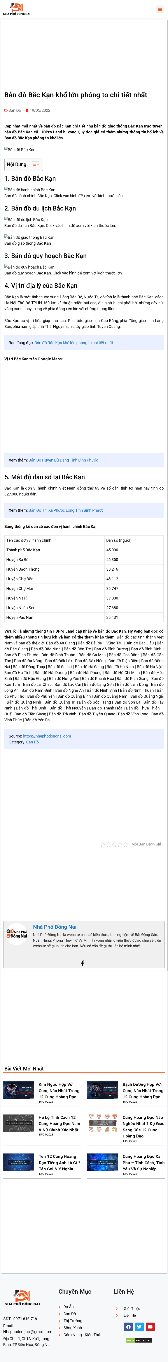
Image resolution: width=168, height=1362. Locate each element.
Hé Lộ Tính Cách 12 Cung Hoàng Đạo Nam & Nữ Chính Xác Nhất (59, 1123)
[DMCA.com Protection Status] (139, 1342)
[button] (160, 9)
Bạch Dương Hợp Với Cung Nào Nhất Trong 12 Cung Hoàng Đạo (143, 1090)
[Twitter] (139, 1327)
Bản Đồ (15, 110)
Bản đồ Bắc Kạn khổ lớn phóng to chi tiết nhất (74, 342)
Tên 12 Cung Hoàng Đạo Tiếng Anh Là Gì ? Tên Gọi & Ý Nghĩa (59, 1162)
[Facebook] (128, 1327)
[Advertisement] (80, 54)
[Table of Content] (35, 164)
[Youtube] (150, 1327)
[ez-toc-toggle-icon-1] (33, 164)
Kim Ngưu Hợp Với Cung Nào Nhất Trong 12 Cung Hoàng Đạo (59, 1090)
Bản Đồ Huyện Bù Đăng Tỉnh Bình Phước (63, 460)
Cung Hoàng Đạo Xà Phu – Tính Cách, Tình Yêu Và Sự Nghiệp (144, 1162)
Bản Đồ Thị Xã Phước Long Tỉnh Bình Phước (66, 510)
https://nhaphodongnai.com (47, 736)
